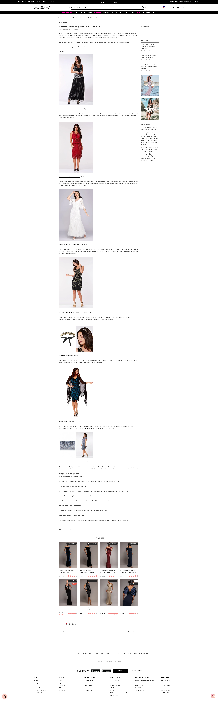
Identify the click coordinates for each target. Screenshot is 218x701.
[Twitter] (63, 624)
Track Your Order (120, 670)
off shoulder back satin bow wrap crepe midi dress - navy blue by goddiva (129, 609)
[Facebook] (60, 624)
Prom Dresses (88, 688)
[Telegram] (73, 624)
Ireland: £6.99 (113, 688)
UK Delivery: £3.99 (115, 683)
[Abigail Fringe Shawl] (76, 392)
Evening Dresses (88, 680)
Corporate (62, 685)
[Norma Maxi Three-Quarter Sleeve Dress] (76, 215)
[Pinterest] (66, 624)
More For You (165, 677)
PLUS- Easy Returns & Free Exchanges (120, 693)
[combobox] (105, 7)
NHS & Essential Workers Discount (144, 680)
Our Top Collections (90, 677)
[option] (36, 2)
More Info (62, 677)
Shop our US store (165, 690)
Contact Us (37, 680)
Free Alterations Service (167, 683)
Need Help (37, 677)
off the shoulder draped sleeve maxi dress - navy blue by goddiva (128, 571)
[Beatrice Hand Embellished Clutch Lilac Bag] (76, 445)
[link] (150, 85)
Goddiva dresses (89, 428)
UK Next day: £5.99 (115, 685)
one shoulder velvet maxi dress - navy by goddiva (66, 571)
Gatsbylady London (99, 33)
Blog (162, 688)
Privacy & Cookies (38, 688)
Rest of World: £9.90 (115, 690)
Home (60, 17)
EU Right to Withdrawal (167, 693)
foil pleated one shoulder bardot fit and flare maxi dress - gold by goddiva (107, 609)
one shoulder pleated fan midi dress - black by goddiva (88, 609)
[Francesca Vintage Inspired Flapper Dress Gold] (76, 283)
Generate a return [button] (136, 670)
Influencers (62, 690)
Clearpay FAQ (139, 685)
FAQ (35, 685)
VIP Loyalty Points (165, 685)
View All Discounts (140, 688)
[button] (109, 2)
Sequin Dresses (88, 690)
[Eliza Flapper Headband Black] (76, 338)
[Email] (76, 624)
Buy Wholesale (63, 683)
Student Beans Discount (141, 690)
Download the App (166, 680)
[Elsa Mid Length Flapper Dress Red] (76, 147)
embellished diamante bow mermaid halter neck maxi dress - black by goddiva (67, 609)
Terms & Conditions (39, 693)
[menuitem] (150, 31)
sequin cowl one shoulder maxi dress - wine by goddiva (108, 571)
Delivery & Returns (39, 683)
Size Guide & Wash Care (40, 690)
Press (60, 693)
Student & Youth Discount (142, 683)
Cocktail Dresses (88, 683)
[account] (183, 7)
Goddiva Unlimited (115, 680)
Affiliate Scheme (63, 688)
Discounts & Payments (142, 677)
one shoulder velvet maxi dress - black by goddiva (87, 571)
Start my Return (114, 695)
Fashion (66, 17)
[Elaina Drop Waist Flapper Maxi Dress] (76, 79)
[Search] (107, 7)
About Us (61, 680)
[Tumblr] (69, 624)
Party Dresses (88, 685)
